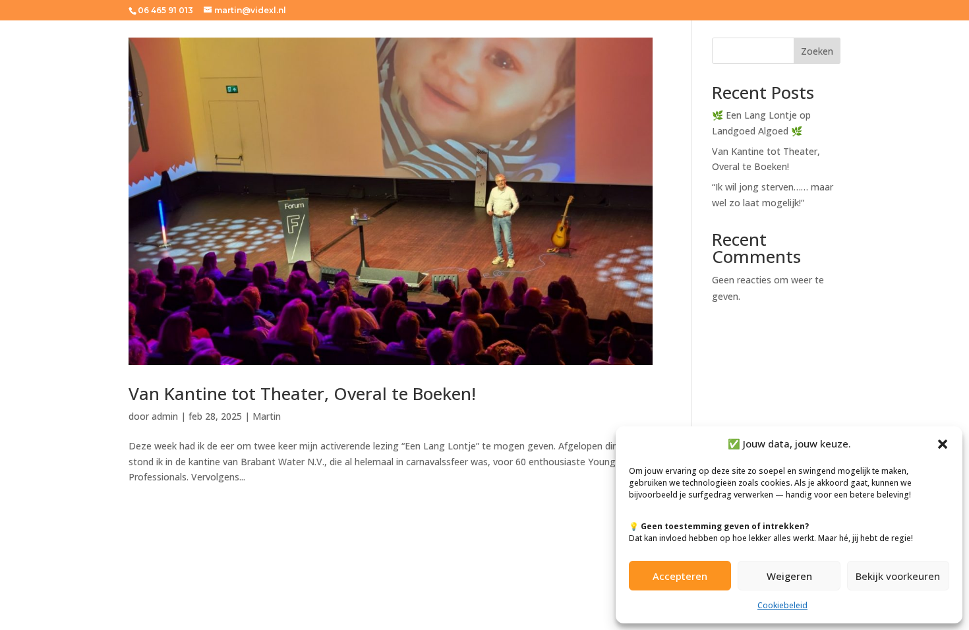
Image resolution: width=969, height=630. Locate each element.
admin (165, 416)
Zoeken (817, 51)
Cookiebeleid (782, 605)
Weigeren (789, 576)
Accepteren (680, 576)
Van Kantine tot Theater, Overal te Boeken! (302, 393)
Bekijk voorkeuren (898, 576)
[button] (942, 444)
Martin (266, 416)
